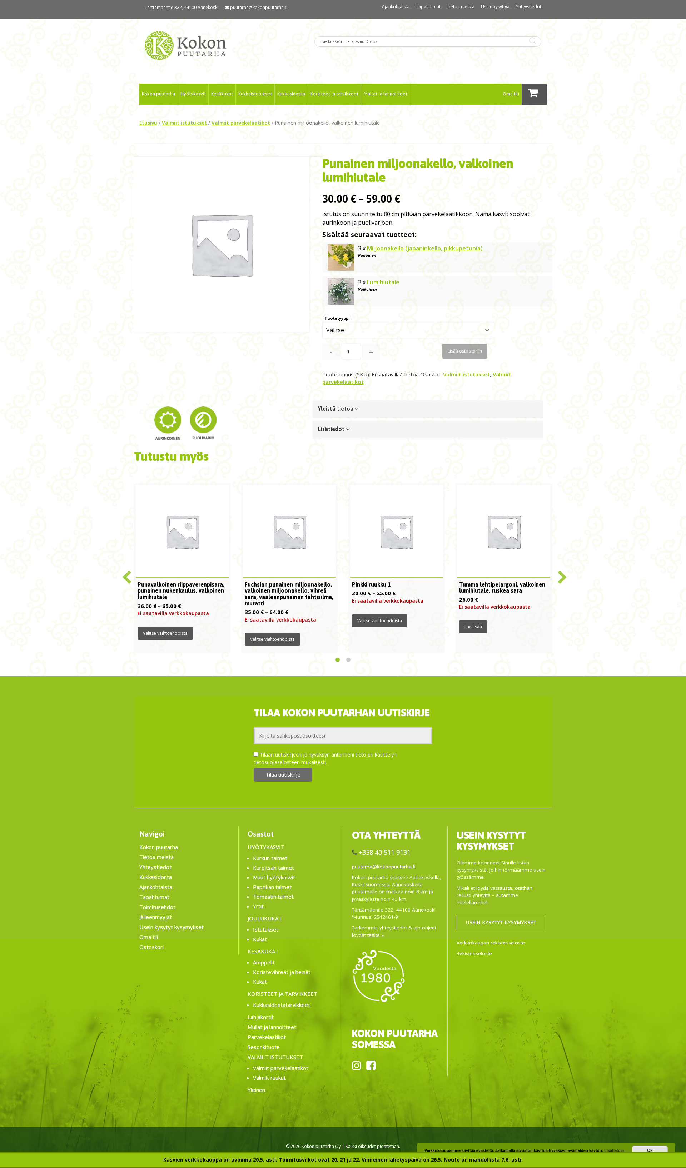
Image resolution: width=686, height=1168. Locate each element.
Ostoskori (151, 946)
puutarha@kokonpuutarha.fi (258, 7)
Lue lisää (473, 627)
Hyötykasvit (193, 93)
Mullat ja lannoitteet (385, 93)
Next (561, 574)
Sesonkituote (264, 1046)
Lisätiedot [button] (332, 429)
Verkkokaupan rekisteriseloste (491, 942)
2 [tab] (348, 660)
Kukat (260, 939)
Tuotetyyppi (337, 318)
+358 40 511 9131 (385, 852)
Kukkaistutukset (255, 93)
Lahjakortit (261, 1016)
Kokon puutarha (158, 93)
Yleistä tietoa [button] (336, 408)
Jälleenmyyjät (155, 916)
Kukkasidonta (291, 93)
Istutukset (265, 929)
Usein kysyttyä (495, 7)
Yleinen (256, 1089)
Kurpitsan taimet (273, 867)
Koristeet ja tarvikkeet (334, 93)
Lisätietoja (614, 1150)
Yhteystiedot (528, 7)
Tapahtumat (428, 7)
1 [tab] (337, 660)
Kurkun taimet (270, 858)
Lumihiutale (383, 282)
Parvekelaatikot (267, 1036)
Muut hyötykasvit (274, 877)
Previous (125, 574)
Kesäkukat (222, 93)
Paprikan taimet (272, 886)
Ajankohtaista (395, 7)
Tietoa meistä (460, 7)
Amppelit (264, 962)
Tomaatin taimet (273, 896)
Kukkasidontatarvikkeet (281, 1004)
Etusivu (148, 122)
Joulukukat (265, 918)
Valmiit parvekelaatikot (241, 122)
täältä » (375, 935)
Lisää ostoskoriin (465, 351)
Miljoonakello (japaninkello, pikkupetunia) (425, 248)
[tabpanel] (182, 568)
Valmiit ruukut (269, 1077)
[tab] (428, 409)
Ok (650, 1150)
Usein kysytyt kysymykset (171, 926)
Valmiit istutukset (184, 122)
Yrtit (258, 906)
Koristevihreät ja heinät (281, 971)
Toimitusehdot (157, 906)
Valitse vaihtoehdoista (165, 633)
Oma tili (511, 93)
